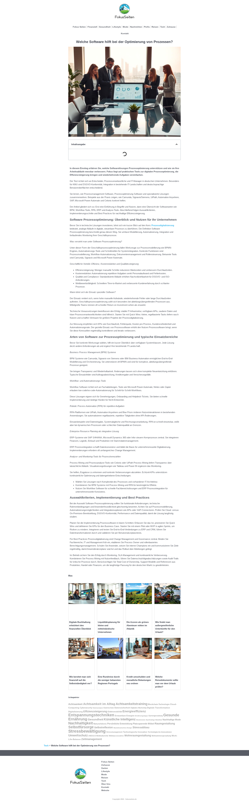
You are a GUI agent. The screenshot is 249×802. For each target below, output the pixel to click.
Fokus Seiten (79, 27)
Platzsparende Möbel (143, 724)
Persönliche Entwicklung (119, 723)
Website (105, 790)
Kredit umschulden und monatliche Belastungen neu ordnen (139, 680)
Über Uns (105, 784)
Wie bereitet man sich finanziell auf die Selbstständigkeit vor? (80, 680)
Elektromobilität (115, 712)
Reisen (155, 27)
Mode (125, 27)
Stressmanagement (114, 732)
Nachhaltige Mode (172, 719)
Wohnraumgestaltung (137, 735)
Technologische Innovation (135, 732)
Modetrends (140, 720)
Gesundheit (105, 27)
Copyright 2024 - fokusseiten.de (124, 799)
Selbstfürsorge (81, 727)
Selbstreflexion (103, 727)
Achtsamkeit (75, 704)
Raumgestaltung (165, 723)
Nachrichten (136, 27)
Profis (147, 27)
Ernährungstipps (141, 716)
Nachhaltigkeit (80, 723)
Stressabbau (141, 727)
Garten (104, 768)
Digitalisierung (75, 711)
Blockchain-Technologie (158, 704)
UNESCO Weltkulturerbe (98, 736)
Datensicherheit (122, 708)
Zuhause (171, 27)
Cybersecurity (86, 708)
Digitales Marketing (138, 708)
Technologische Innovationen (160, 732)
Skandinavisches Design (122, 728)
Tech (162, 27)
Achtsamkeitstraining (131, 704)
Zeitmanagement (91, 739)
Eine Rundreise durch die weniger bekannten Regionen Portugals (109, 680)
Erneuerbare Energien (124, 716)
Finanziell (92, 27)
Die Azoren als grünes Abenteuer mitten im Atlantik (138, 625)
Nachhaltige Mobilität (154, 720)
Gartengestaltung (155, 716)
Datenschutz (108, 708)
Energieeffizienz (134, 711)
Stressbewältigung (87, 731)
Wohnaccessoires (116, 736)
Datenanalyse (98, 708)
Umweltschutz (78, 735)
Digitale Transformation (158, 708)
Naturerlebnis (100, 724)
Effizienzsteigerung (95, 711)
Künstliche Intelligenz (120, 719)
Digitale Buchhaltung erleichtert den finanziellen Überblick (80, 625)
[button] (177, 144)
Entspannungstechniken (91, 715)
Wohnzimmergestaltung (161, 736)
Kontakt (125, 33)
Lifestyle (116, 27)
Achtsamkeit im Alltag (99, 704)
